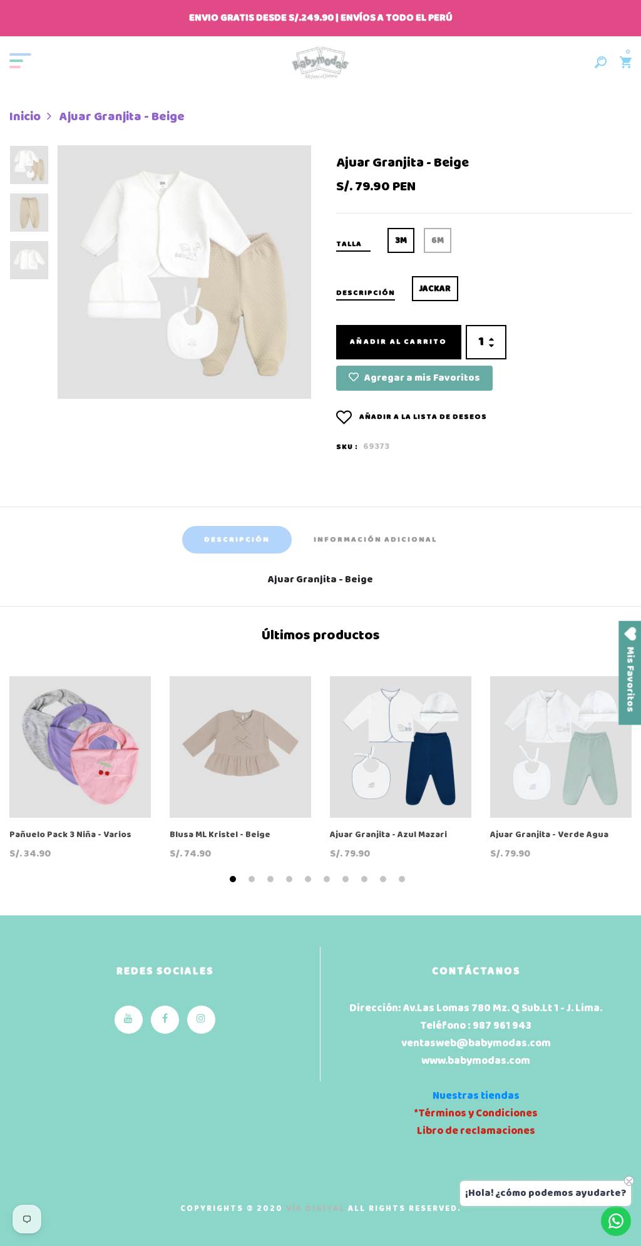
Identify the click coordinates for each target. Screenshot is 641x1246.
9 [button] (384, 879)
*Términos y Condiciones (476, 1113)
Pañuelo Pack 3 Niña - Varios (70, 835)
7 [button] (347, 879)
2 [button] (253, 879)
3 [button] (272, 879)
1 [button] (234, 879)
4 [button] (290, 879)
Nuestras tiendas (476, 1096)
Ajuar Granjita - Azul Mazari (388, 835)
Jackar (435, 289)
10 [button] (403, 879)
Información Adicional (375, 539)
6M (437, 241)
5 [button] (309, 879)
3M (401, 241)
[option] (29, 169)
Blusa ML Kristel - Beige (220, 835)
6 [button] (328, 879)
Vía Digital (315, 1208)
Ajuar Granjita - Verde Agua (549, 835)
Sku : (347, 447)
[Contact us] (616, 1221)
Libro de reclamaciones (476, 1131)
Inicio (25, 117)
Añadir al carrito (398, 342)
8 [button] (365, 879)
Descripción (237, 539)
